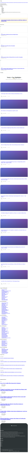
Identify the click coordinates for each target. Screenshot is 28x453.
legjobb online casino (4, 340)
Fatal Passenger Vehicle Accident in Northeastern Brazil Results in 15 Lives (11, 93)
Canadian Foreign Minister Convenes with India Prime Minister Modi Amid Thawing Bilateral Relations (13, 361)
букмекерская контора (4, 320)
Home (2, 7)
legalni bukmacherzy (4, 334)
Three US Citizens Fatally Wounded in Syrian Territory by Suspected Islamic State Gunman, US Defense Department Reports (12, 69)
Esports (2, 9)
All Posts (3, 8)
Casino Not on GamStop (4, 353)
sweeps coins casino (4, 297)
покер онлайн (3, 311)
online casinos (3, 304)
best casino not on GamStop (5, 352)
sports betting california (4, 309)
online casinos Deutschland (5, 302)
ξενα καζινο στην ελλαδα (5, 296)
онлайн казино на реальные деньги (6, 337)
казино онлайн (3, 341)
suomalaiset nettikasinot (4, 318)
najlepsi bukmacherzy (4, 350)
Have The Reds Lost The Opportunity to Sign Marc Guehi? (9, 110)
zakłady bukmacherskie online (5, 333)
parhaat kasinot (3, 330)
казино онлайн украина (5, 299)
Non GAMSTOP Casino (4, 319)
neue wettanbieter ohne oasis (5, 291)
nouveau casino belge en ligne (5, 292)
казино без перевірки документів (6, 313)
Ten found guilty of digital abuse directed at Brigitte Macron (9, 34)
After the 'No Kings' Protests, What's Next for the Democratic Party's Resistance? (12, 144)
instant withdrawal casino (5, 305)
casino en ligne (3, 298)
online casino (3, 295)
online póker (3, 327)
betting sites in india (4, 294)
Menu (2, 6)
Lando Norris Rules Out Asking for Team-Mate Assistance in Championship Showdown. (11, 368)
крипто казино (3, 317)
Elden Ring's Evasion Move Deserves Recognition (8, 45)
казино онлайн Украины (5, 312)
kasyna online (3, 332)
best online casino (4, 308)
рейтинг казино (4, 329)
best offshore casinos (4, 306)
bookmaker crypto (4, 303)
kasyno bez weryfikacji (4, 343)
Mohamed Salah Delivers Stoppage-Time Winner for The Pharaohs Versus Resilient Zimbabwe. (12, 375)
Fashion (3, 10)
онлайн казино (3, 328)
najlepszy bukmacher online (5, 349)
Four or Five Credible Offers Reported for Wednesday (10, 383)
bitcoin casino (3, 293)
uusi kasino (3, 323)
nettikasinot (3, 321)
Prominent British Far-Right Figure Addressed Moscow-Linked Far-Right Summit (12, 127)
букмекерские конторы (4, 310)
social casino (3, 322)
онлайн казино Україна (5, 324)
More (2, 11)
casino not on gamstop (4, 289)
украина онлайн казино (5, 316)
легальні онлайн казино (5, 336)
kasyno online (3, 344)
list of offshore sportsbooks (5, 307)
